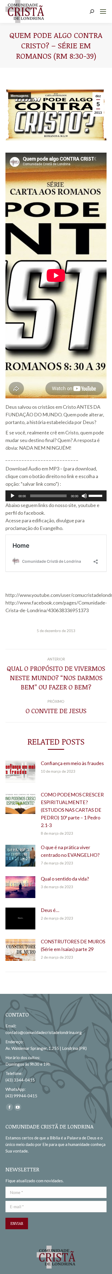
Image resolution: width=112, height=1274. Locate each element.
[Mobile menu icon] (103, 11)
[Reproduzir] (12, 496)
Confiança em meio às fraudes (72, 763)
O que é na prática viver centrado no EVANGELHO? (70, 851)
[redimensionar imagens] (20, 772)
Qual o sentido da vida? (65, 879)
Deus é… (50, 910)
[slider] (96, 495)
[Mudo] (84, 496)
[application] (56, 495)
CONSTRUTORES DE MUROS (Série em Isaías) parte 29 (73, 945)
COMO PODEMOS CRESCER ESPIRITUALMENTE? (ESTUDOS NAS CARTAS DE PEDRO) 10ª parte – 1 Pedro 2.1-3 (72, 810)
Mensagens (20, 96)
